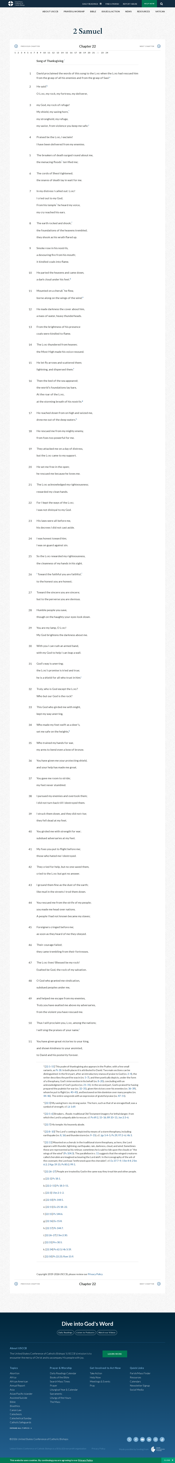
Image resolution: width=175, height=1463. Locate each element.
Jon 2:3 (122, 1117)
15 (66, 52)
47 (119, 1095)
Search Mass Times (60, 1381)
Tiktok (162, 1439)
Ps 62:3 (57, 1249)
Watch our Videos (107, 1332)
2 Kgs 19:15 (54, 1164)
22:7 (47, 1124)
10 (44, 52)
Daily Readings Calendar (102, 3)
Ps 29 (114, 1135)
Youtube (142, 1439)
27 (54, 1171)
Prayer (53, 1385)
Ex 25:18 (58, 1206)
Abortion (14, 1373)
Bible (13, 1401)
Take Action (96, 1373)
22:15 (49, 1213)
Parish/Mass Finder (140, 1373)
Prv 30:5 (57, 1242)
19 (84, 52)
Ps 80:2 (65, 1164)
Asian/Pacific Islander (21, 1393)
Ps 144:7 (58, 1228)
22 (65, 1206)
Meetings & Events (100, 1381)
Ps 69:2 (94, 1117)
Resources (135, 1377)
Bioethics (15, 1405)
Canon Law (15, 1410)
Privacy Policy (95, 1274)
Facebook (135, 1439)
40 (71, 1092)
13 (58, 52)
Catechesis (16, 1414)
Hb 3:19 (66, 1249)
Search (161, 3)
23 (102, 52)
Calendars (135, 1381)
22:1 (47, 1066)
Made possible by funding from (134, 1449)
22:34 (49, 1249)
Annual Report (17, 1385)
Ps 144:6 (57, 1213)
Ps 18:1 (56, 1178)
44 (44, 1095)
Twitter (129, 1439)
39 (133, 1088)
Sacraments (56, 1393)
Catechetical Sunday (20, 1418)
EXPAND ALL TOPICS (19, 1428)
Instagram (155, 1439)
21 (93, 52)
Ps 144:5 (58, 1199)
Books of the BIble (59, 1377)
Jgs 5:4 (104, 1135)
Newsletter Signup (140, 1385)
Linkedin (149, 1439)
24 (107, 52)
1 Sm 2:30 (62, 1235)
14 (62, 52)
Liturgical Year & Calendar (64, 1389)
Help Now (149, 4)
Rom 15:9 (68, 1256)
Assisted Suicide (18, 1397)
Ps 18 (58, 1070)
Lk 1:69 (71, 1106)
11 (49, 52)
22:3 (47, 1102)
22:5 (47, 1113)
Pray (92, 1385)
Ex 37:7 (114, 1160)
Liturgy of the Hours (60, 1397)
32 (80, 1088)
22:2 (48, 1185)
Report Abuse (130, 4)
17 (75, 52)
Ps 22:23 (57, 1256)
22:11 (48, 1142)
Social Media (137, 1389)
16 (71, 52)
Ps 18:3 (60, 1185)
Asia (12, 1389)
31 (88, 1084)
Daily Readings (90, 4)
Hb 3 (129, 1135)
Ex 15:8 (58, 1221)
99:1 (72, 1164)
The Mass (55, 1401)
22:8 (47, 1131)
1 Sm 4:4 (126, 1160)
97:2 (120, 1135)
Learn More (115, 1354)
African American (19, 1381)
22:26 (48, 1171)
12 (53, 52)
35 (84, 1088)
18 (80, 52)
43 (75, 1092)
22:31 (49, 1242)
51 (52, 1066)
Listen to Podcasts (85, 1332)
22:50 (49, 1256)
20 (89, 52)
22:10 (49, 1199)
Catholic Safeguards (20, 1422)
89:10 (110, 1117)
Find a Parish (112, 4)
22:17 (49, 1228)
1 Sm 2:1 (56, 1192)
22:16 (49, 1221)
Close (167, 1460)
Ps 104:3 (68, 1153)
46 (48, 1095)
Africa (13, 1377)
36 (129, 1088)
